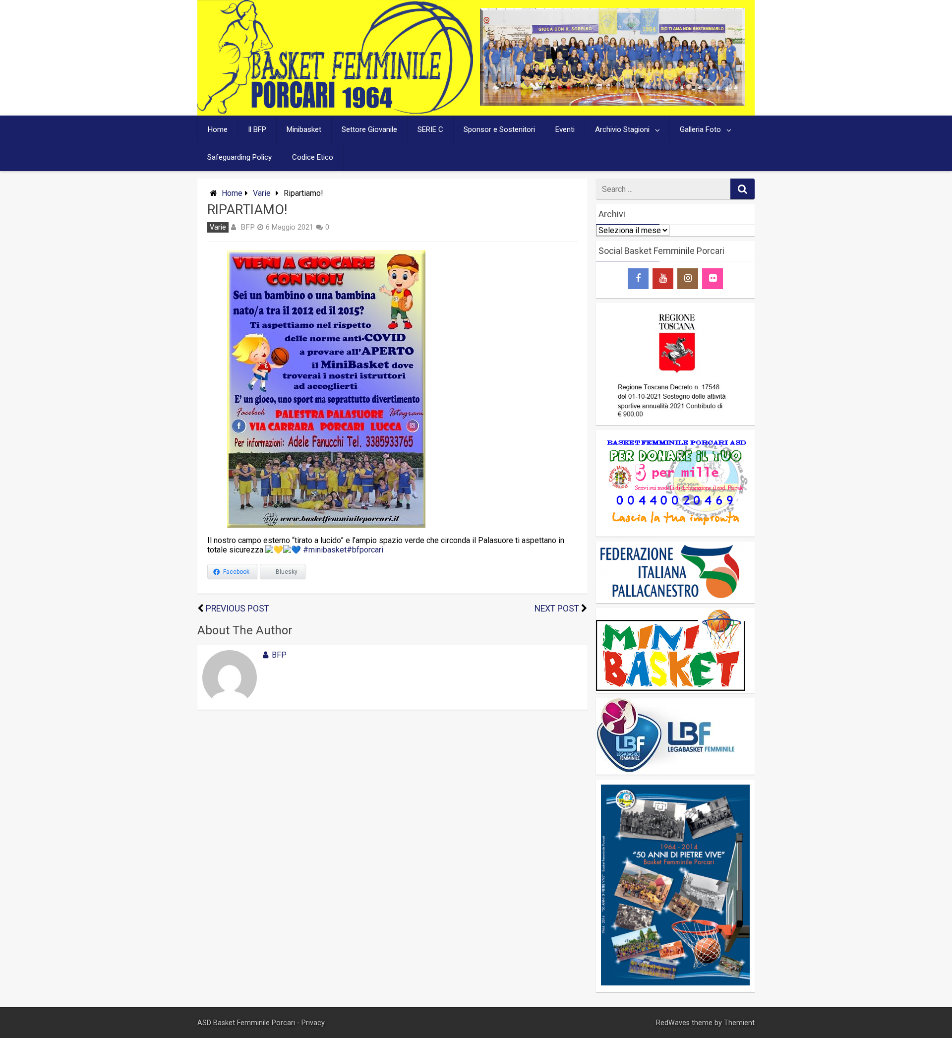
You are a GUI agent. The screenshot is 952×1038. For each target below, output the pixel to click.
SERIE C (430, 129)
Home (218, 129)
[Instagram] (687, 278)
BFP (247, 227)
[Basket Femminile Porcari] (335, 111)
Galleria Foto (700, 129)
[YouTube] (663, 278)
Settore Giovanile (369, 129)
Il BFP (257, 129)
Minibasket (304, 129)
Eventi (565, 129)
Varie (262, 193)
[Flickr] (712, 278)
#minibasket (325, 549)
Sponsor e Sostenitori (499, 129)
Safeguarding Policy (239, 157)
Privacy (313, 1023)
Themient (739, 1023)
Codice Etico (312, 157)
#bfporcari (365, 549)
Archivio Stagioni (622, 129)
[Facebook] (638, 278)
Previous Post (237, 608)
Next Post (557, 608)
